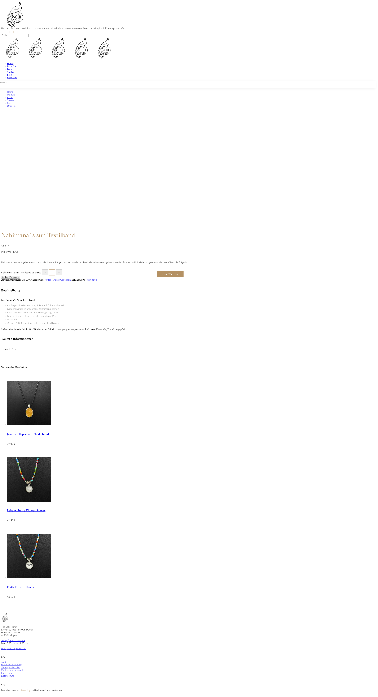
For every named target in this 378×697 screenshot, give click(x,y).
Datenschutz (7, 676)
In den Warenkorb (10, 277)
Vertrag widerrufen (10, 667)
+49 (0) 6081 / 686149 (13, 640)
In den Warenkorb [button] (170, 274)
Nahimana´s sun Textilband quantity (21, 273)
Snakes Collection (62, 280)
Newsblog (25, 690)
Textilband (91, 280)
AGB (3, 662)
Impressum (6, 673)
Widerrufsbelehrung (11, 664)
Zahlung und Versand (12, 670)
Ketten (48, 280)
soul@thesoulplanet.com (13, 648)
